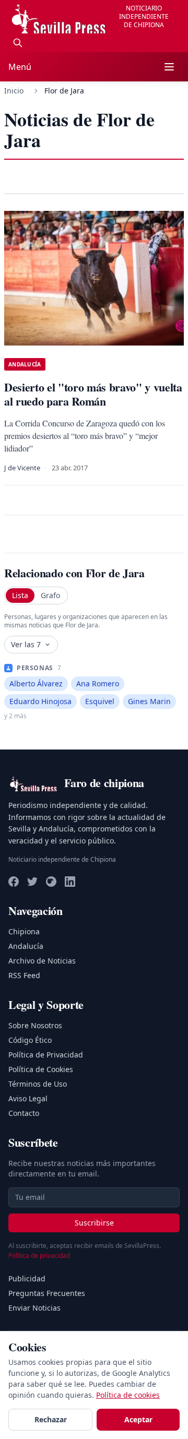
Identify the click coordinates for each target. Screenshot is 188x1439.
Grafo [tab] (50, 595)
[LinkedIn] (70, 881)
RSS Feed (24, 975)
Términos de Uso (37, 1084)
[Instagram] (51, 881)
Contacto (23, 1113)
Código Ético (30, 1040)
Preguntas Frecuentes (46, 1293)
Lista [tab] (20, 595)
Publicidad (26, 1278)
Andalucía (25, 946)
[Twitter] (32, 881)
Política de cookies (128, 1395)
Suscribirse (94, 1223)
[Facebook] (13, 881)
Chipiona (24, 931)
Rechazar (50, 1419)
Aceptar (138, 1419)
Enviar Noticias (34, 1308)
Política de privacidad (39, 1255)
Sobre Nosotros (35, 1025)
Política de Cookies (40, 1069)
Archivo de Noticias (42, 961)
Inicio (14, 91)
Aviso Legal (28, 1098)
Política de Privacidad (45, 1055)
